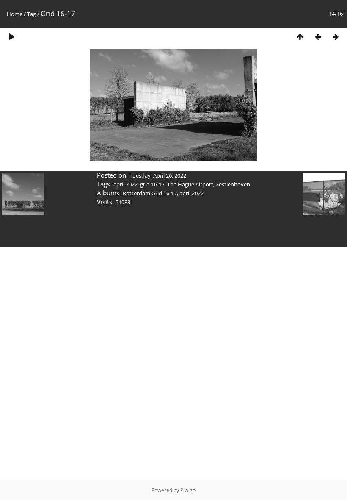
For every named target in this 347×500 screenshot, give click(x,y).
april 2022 (125, 184)
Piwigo (188, 490)
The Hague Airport (190, 184)
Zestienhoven (233, 184)
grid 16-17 (152, 184)
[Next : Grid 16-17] (335, 37)
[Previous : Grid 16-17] (318, 37)
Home (14, 14)
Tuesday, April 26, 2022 (157, 175)
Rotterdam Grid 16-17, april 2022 (163, 193)
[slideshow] (11, 37)
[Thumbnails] (300, 37)
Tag (31, 14)
